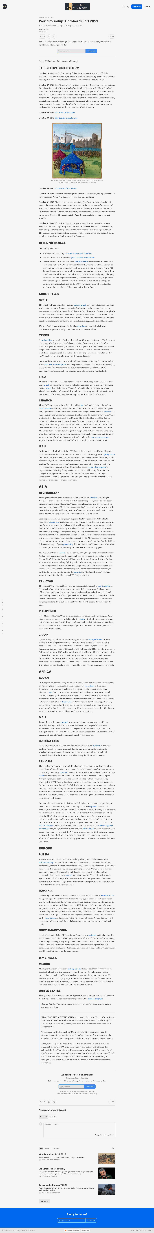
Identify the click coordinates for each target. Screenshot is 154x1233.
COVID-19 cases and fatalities (78, 253)
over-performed (95, 639)
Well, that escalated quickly (52, 1169)
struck (49, 388)
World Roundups (46, 17)
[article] (77, 1158)
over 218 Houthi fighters (55, 364)
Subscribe (137, 6)
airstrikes (81, 326)
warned (69, 875)
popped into (54, 522)
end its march (104, 585)
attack (46, 384)
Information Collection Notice (76, 1093)
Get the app (85, 1230)
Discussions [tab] (55, 1148)
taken (41, 775)
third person (50, 917)
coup (50, 692)
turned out (89, 685)
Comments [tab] (44, 1117)
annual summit (81, 261)
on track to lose (107, 895)
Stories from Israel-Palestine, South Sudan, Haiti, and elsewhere (62, 1157)
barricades (66, 701)
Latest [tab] (47, 1148)
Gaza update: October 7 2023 (53, 1185)
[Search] (124, 6)
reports (62, 552)
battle (82, 619)
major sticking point (97, 467)
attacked (93, 497)
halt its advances (46, 825)
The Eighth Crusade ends (66, 117)
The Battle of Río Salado (65, 188)
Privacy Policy (93, 1093)
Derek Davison (43, 29)
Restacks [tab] (53, 1117)
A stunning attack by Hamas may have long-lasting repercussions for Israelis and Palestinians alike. (66, 1189)
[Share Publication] (128, 6)
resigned (92, 935)
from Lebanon (45, 408)
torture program (95, 998)
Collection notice (30, 1230)
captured (63, 772)
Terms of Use (87, 1091)
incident (96, 745)
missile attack (80, 305)
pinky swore (109, 454)
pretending (68, 544)
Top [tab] (41, 1148)
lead (82, 405)
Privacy (18, 1230)
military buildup (46, 862)
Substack (132, 1230)
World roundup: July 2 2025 (52, 1154)
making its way (74, 968)
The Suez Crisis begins (65, 112)
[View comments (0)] (49, 36)
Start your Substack (73, 1230)
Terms (23, 1230)
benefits (77, 572)
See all (43, 1201)
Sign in (147, 6)
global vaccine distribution (82, 257)
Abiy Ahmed (88, 828)
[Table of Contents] (2, 616)
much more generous (100, 437)
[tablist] (48, 1117)
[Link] (36, 68)
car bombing (46, 340)
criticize (107, 411)
